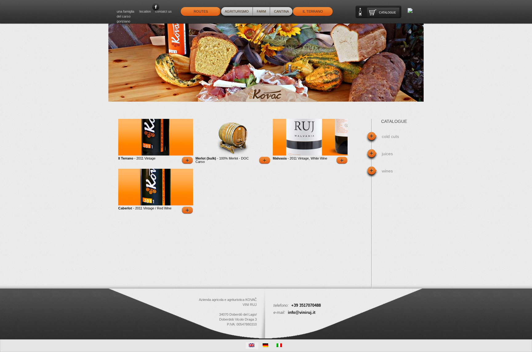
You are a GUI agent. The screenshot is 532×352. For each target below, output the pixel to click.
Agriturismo (237, 11)
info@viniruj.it (301, 312)
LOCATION (145, 11)
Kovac (266, 93)
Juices (387, 153)
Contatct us (163, 11)
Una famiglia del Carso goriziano (125, 16)
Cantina (281, 11)
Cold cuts (390, 136)
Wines (387, 170)
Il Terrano (313, 11)
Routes (201, 11)
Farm (261, 11)
